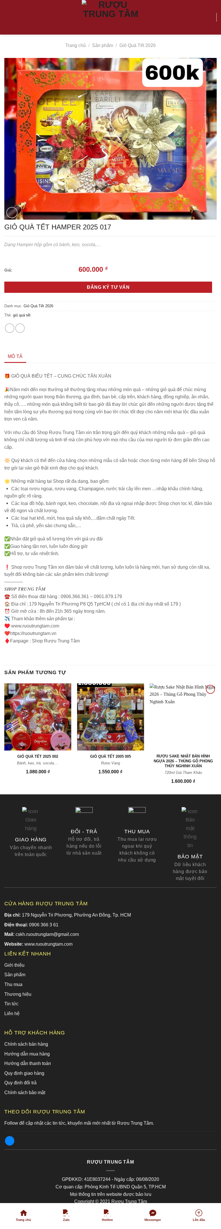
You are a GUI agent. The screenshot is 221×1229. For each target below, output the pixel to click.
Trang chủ (75, 45)
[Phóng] (12, 212)
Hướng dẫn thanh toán (27, 1063)
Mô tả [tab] (15, 356)
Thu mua (13, 984)
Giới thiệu (14, 965)
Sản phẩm (102, 45)
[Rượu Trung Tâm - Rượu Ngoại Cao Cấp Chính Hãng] (110, 17)
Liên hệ (12, 1013)
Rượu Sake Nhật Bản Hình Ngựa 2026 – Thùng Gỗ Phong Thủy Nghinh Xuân (183, 761)
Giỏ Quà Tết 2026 (137, 45)
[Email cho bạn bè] (20, 328)
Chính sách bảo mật (24, 1092)
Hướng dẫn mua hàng (27, 1053)
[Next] (216, 738)
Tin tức (11, 1003)
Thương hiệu (17, 994)
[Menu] (7, 17)
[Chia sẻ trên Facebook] (9, 328)
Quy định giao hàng (24, 1073)
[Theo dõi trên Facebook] (9, 1141)
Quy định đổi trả (20, 1082)
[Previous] (4, 738)
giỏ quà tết (22, 315)
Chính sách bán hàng (26, 1044)
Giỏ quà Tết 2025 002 (37, 756)
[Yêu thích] (209, 17)
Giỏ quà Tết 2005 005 (110, 756)
